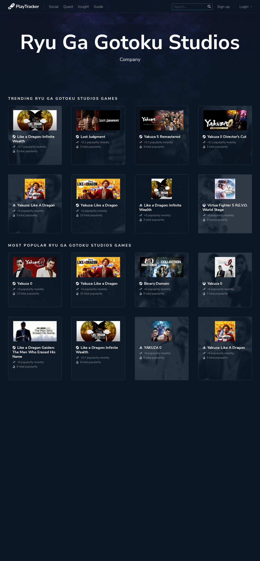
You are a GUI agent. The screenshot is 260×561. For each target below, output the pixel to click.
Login (244, 6)
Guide (98, 6)
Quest (68, 6)
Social (53, 6)
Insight (83, 6)
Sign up (223, 6)
